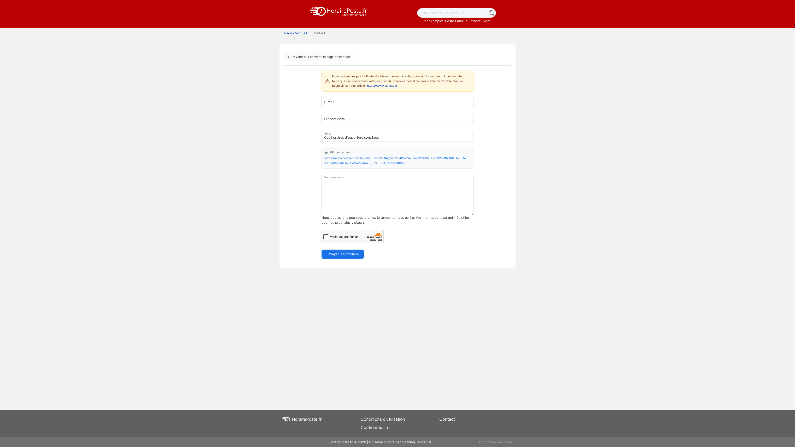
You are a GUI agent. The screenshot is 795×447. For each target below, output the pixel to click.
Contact (447, 419)
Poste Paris (454, 21)
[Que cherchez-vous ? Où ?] (491, 13)
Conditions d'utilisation (383, 419)
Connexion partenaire (496, 442)
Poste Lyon (480, 21)
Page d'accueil (295, 33)
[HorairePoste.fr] (338, 11)
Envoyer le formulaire (342, 254)
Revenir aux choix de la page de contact (321, 57)
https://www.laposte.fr (382, 85)
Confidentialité (375, 427)
